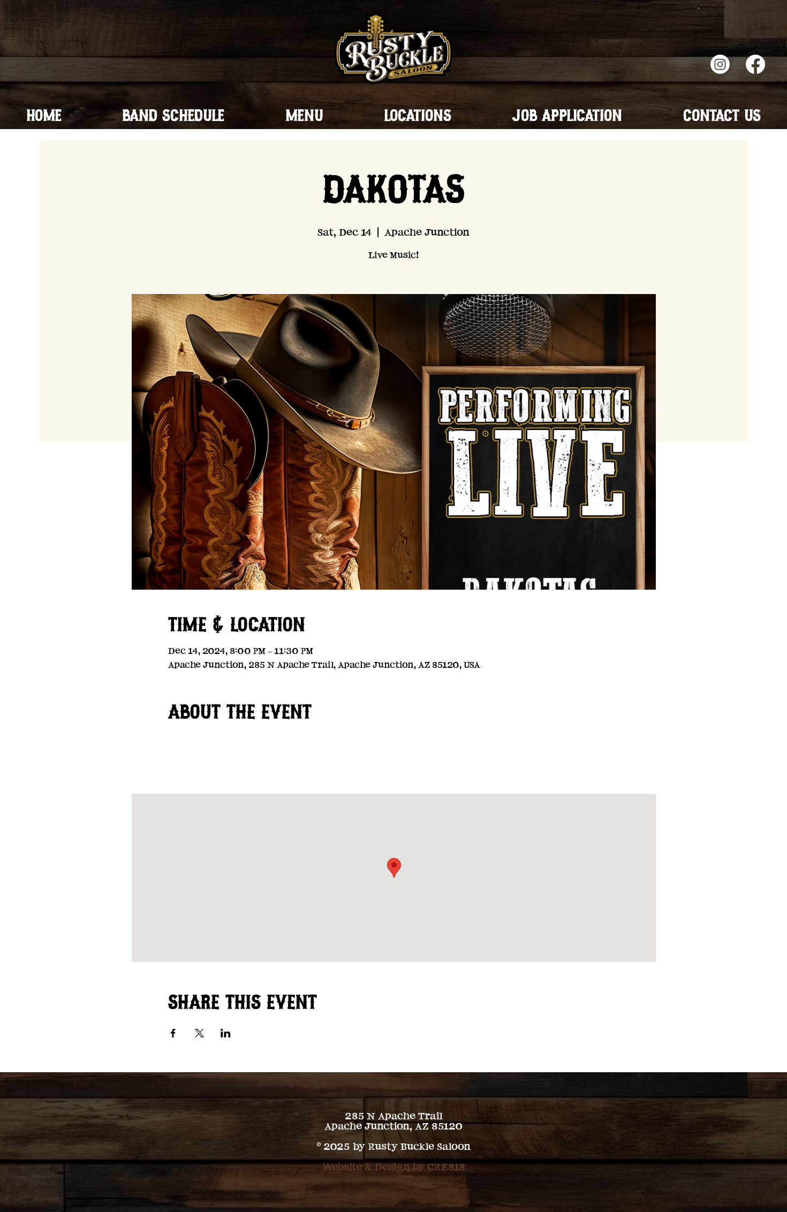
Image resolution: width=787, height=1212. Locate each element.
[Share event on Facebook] (173, 1033)
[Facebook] (755, 64)
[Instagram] (720, 64)
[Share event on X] (199, 1033)
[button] (304, 117)
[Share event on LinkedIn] (226, 1033)
